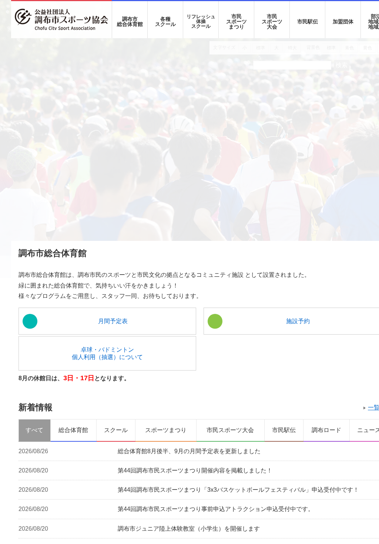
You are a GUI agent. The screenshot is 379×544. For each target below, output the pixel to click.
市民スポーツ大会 (230, 451)
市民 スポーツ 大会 (272, 21)
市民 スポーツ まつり (236, 21)
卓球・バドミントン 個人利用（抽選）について (62, 374)
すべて (34, 451)
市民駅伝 (307, 21)
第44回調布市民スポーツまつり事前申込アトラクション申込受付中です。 (216, 534)
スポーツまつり (166, 451)
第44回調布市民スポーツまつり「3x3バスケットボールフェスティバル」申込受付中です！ (238, 514)
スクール (116, 451)
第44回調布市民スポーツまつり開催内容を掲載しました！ (195, 493)
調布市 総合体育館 (130, 21)
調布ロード (326, 451)
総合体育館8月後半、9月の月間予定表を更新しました (189, 472)
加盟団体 (343, 21)
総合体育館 (73, 451)
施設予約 (158, 342)
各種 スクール (165, 21)
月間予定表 (68, 342)
